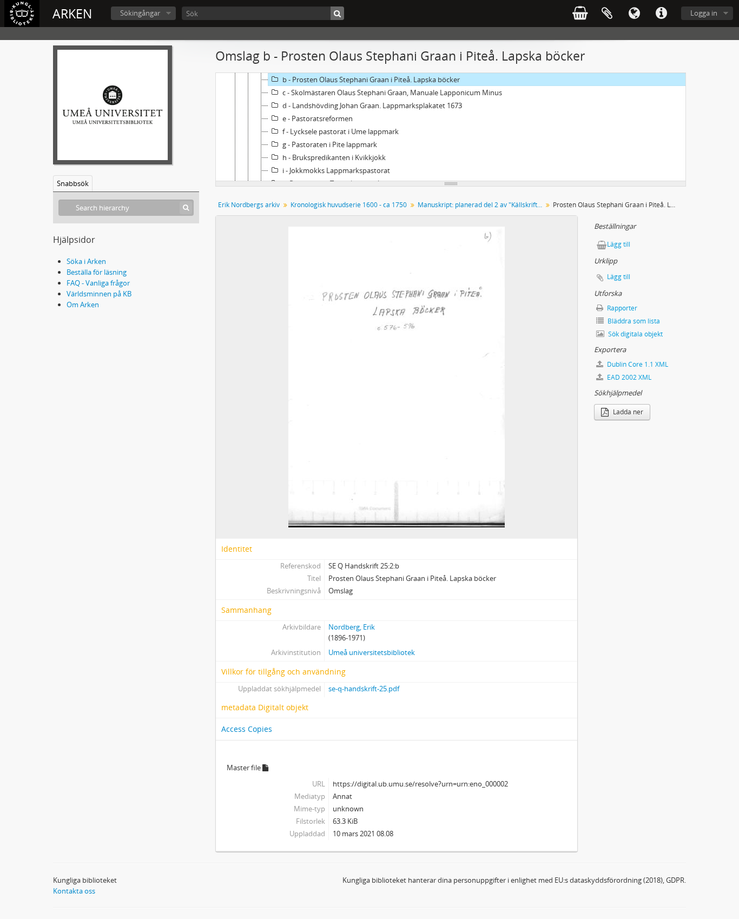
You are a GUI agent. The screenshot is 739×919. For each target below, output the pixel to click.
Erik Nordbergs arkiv (249, 204)
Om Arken (83, 304)
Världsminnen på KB (99, 294)
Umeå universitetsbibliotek (371, 652)
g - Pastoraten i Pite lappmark (329, 144)
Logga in (703, 13)
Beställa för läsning (97, 272)
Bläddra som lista (633, 321)
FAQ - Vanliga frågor (98, 283)
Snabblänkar (661, 13)
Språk (634, 13)
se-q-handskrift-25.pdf (363, 688)
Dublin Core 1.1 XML (636, 364)
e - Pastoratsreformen (317, 118)
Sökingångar (140, 13)
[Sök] (337, 13)
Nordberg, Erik (351, 627)
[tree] (450, 127)
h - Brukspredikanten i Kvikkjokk (334, 157)
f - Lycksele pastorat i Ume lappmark (340, 131)
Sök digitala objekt (634, 334)
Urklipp (607, 13)
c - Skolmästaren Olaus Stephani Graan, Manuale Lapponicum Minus (392, 92)
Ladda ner (627, 411)
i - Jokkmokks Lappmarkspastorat (336, 170)
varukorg (579, 13)
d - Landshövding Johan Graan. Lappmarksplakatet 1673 (372, 105)
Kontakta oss (74, 891)
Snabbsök (73, 183)
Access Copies (246, 729)
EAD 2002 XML (628, 377)
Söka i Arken (86, 261)
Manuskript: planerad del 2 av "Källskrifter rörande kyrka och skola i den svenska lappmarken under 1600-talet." (481, 204)
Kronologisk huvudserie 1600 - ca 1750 (349, 204)
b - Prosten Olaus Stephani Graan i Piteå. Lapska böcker (371, 79)
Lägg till (618, 244)
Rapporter (621, 308)
